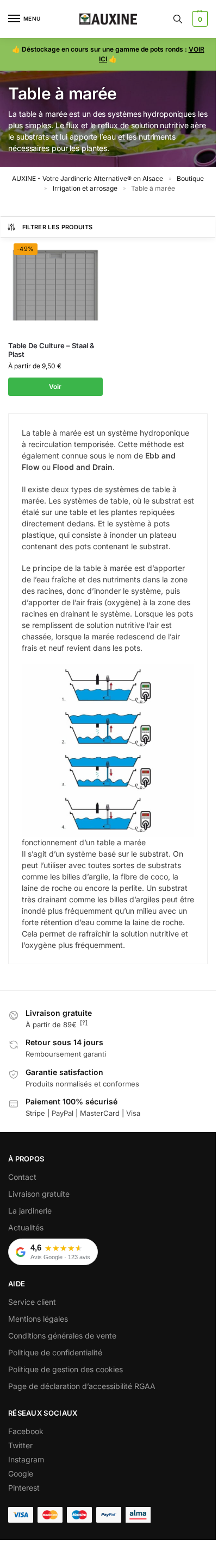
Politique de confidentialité (55, 1352)
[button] (199, 19)
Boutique (190, 178)
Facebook (25, 1431)
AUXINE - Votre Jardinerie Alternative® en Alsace (87, 178)
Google (20, 1473)
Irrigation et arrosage (85, 188)
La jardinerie (30, 1210)
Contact (22, 1177)
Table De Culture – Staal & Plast (51, 350)
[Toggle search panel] (177, 19)
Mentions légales (38, 1318)
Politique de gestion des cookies (65, 1369)
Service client (32, 1301)
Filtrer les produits (57, 227)
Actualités (25, 1227)
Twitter (20, 1445)
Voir (55, 386)
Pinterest (24, 1487)
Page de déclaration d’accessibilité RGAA (81, 1386)
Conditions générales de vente (62, 1335)
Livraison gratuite (39, 1193)
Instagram (26, 1459)
